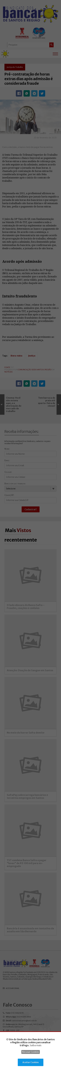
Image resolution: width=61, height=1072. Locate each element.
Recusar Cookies (30, 1052)
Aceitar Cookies (31, 1062)
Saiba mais (35, 1045)
